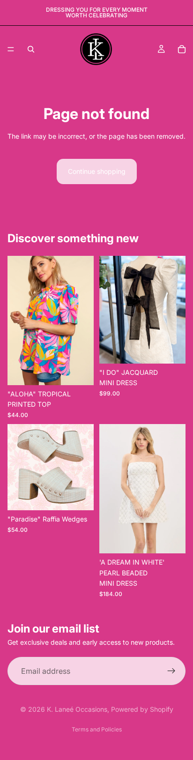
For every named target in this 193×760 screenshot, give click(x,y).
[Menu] (11, 49)
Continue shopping (97, 171)
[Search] (31, 49)
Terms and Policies (97, 729)
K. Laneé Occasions (77, 709)
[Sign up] (171, 671)
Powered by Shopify (142, 709)
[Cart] (181, 49)
